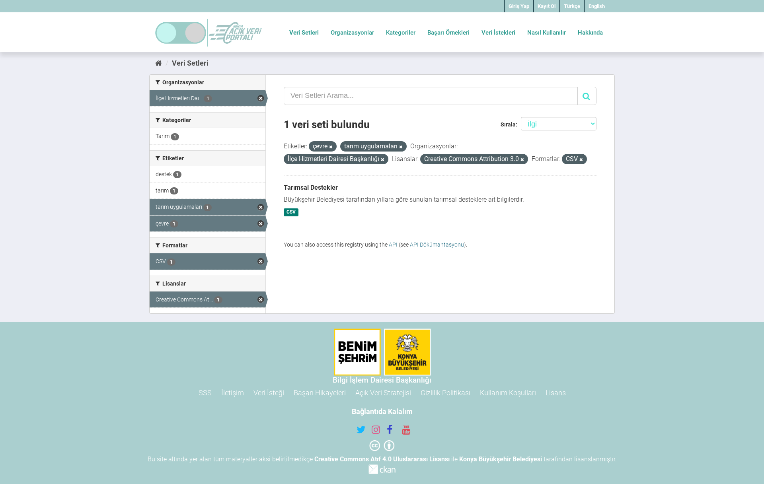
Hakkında (590, 32)
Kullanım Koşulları (508, 393)
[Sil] (331, 147)
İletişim (232, 393)
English (597, 6)
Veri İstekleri (498, 32)
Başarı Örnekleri (448, 32)
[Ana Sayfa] (158, 63)
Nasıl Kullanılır (546, 32)
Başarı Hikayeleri (320, 393)
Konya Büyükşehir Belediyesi (500, 459)
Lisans (556, 393)
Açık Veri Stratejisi (383, 393)
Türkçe (572, 6)
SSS (205, 393)
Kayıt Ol (546, 6)
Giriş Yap (519, 6)
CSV (291, 212)
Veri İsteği (268, 393)
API (393, 244)
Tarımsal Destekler (311, 187)
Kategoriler (400, 32)
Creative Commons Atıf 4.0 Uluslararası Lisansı (382, 459)
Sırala (508, 124)
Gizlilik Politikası (445, 393)
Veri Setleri (304, 32)
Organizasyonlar (352, 32)
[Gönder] (586, 96)
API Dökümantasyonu (437, 244)
